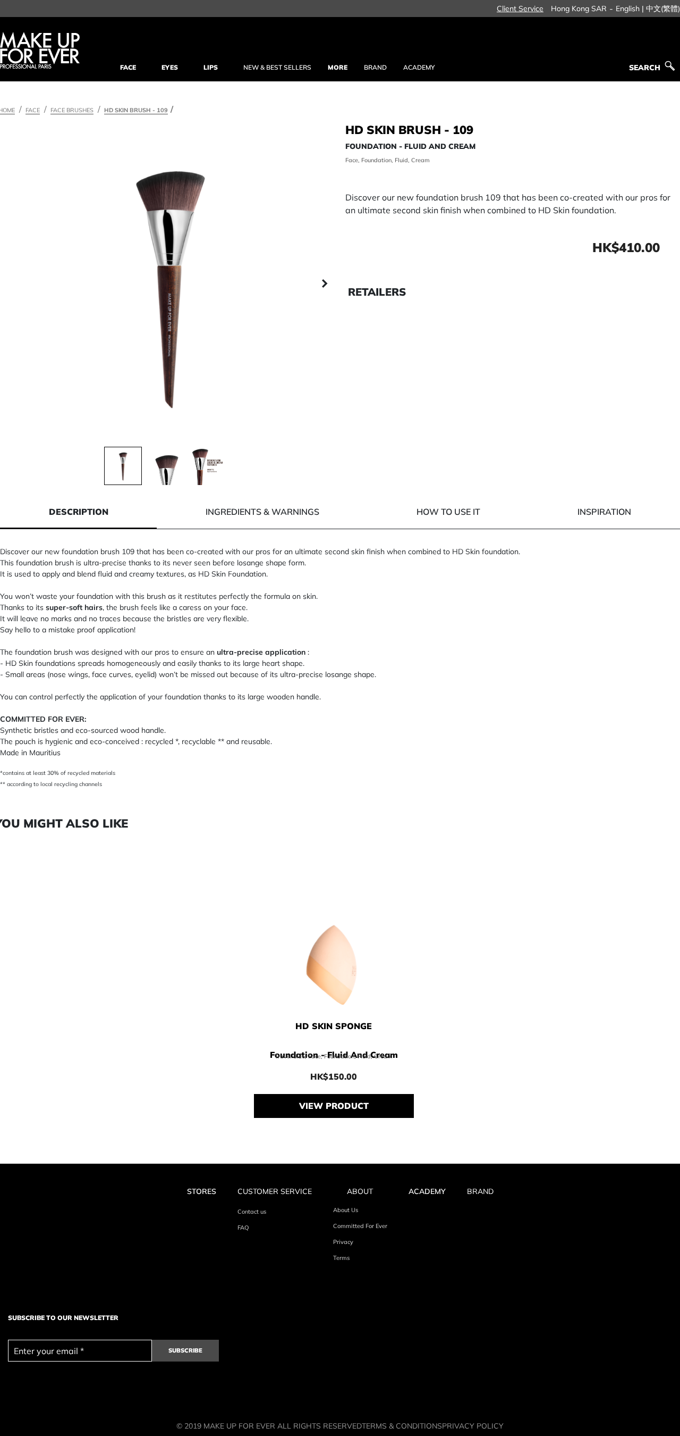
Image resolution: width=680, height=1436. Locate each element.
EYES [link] (170, 67)
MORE (337, 67)
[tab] (78, 512)
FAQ (243, 1227)
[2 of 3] (166, 466)
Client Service (520, 8)
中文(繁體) (663, 8)
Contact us (251, 1211)
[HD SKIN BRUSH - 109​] (169, 284)
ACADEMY (419, 67)
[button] (15, 284)
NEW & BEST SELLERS (277, 67)
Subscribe (185, 1350)
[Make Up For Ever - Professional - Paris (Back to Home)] (40, 50)
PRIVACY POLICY (473, 1426)
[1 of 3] (123, 466)
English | (630, 8)
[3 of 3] (209, 466)
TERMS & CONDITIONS (402, 1426)
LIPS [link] (210, 67)
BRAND (375, 67)
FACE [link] (128, 67)
